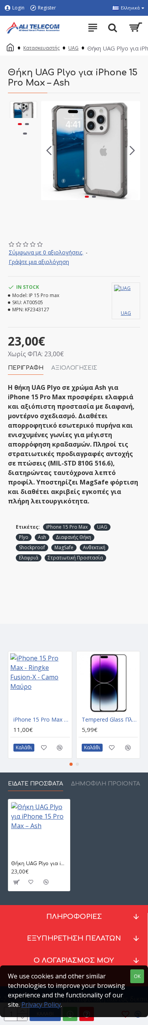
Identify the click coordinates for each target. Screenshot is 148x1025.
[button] (49, 150)
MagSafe (63, 547)
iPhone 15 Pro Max (67, 527)
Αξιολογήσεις (74, 368)
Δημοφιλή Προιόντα (105, 784)
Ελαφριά (28, 557)
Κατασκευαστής (41, 48)
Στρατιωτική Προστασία (75, 557)
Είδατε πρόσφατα (35, 784)
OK (137, 976)
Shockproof (32, 547)
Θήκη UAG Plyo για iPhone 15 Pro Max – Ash (39, 863)
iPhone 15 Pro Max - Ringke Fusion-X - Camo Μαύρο (41, 719)
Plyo (23, 537)
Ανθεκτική (94, 547)
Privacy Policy (41, 1004)
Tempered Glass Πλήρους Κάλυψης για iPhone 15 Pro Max (110, 719)
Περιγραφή (25, 368)
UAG (73, 48)
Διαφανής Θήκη (73, 537)
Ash (42, 537)
